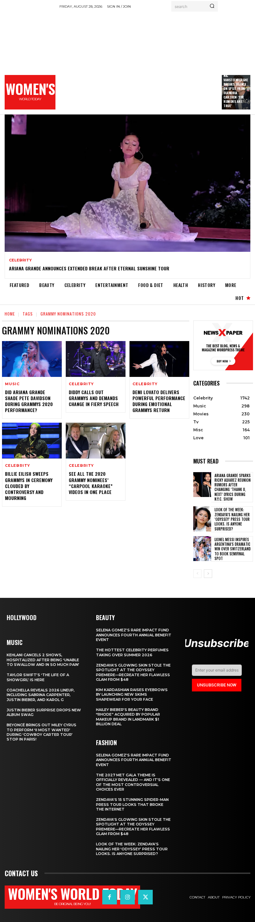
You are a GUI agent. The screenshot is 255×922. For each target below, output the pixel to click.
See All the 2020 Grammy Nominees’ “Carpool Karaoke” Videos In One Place (91, 482)
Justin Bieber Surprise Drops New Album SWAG (44, 712)
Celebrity (20, 260)
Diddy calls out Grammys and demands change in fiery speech (94, 398)
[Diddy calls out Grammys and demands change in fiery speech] (96, 359)
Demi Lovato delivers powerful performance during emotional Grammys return (158, 401)
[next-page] (208, 573)
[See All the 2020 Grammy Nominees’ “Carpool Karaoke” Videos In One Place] (96, 441)
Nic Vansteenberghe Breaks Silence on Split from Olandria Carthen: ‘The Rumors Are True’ (235, 90)
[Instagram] (127, 897)
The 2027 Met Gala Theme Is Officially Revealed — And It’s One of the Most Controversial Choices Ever (133, 782)
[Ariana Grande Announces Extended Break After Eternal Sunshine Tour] (127, 183)
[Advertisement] (157, 61)
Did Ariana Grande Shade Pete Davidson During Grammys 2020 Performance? (29, 401)
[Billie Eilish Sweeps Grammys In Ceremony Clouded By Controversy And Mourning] (32, 441)
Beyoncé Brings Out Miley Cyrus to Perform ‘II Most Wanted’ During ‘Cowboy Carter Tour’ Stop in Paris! (41, 732)
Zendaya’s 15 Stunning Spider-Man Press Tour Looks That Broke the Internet (132, 804)
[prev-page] (197, 573)
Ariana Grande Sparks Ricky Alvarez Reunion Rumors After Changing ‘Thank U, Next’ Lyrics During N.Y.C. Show (232, 487)
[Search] (212, 6)
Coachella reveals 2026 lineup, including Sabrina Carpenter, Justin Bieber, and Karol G (41, 695)
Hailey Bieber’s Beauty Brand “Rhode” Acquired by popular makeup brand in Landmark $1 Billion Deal (128, 716)
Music (12, 384)
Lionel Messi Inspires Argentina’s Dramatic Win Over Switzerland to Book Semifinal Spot (232, 549)
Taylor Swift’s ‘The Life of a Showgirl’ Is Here (38, 677)
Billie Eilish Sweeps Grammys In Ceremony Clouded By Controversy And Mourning (28, 485)
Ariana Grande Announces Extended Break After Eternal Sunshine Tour (89, 268)
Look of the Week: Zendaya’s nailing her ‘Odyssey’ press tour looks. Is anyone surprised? (232, 519)
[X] (145, 897)
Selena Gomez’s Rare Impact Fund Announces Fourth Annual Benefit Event (133, 635)
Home (10, 314)
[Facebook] (109, 897)
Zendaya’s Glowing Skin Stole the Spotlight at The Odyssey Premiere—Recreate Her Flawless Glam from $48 (133, 672)
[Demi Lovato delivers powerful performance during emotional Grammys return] (159, 359)
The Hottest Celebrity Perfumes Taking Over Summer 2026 (132, 652)
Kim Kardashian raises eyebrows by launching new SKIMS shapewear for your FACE (132, 694)
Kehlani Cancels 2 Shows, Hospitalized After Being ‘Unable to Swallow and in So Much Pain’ (43, 660)
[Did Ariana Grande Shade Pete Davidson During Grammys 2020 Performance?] (32, 359)
